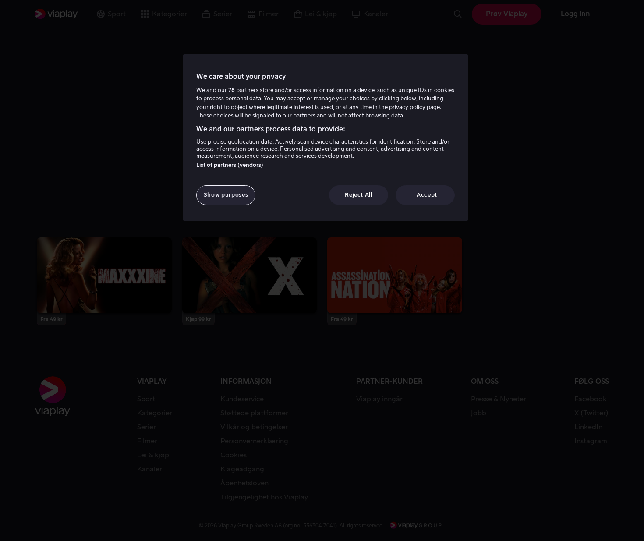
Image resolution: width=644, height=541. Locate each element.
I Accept (425, 195)
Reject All (358, 195)
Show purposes (226, 195)
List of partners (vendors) (229, 165)
